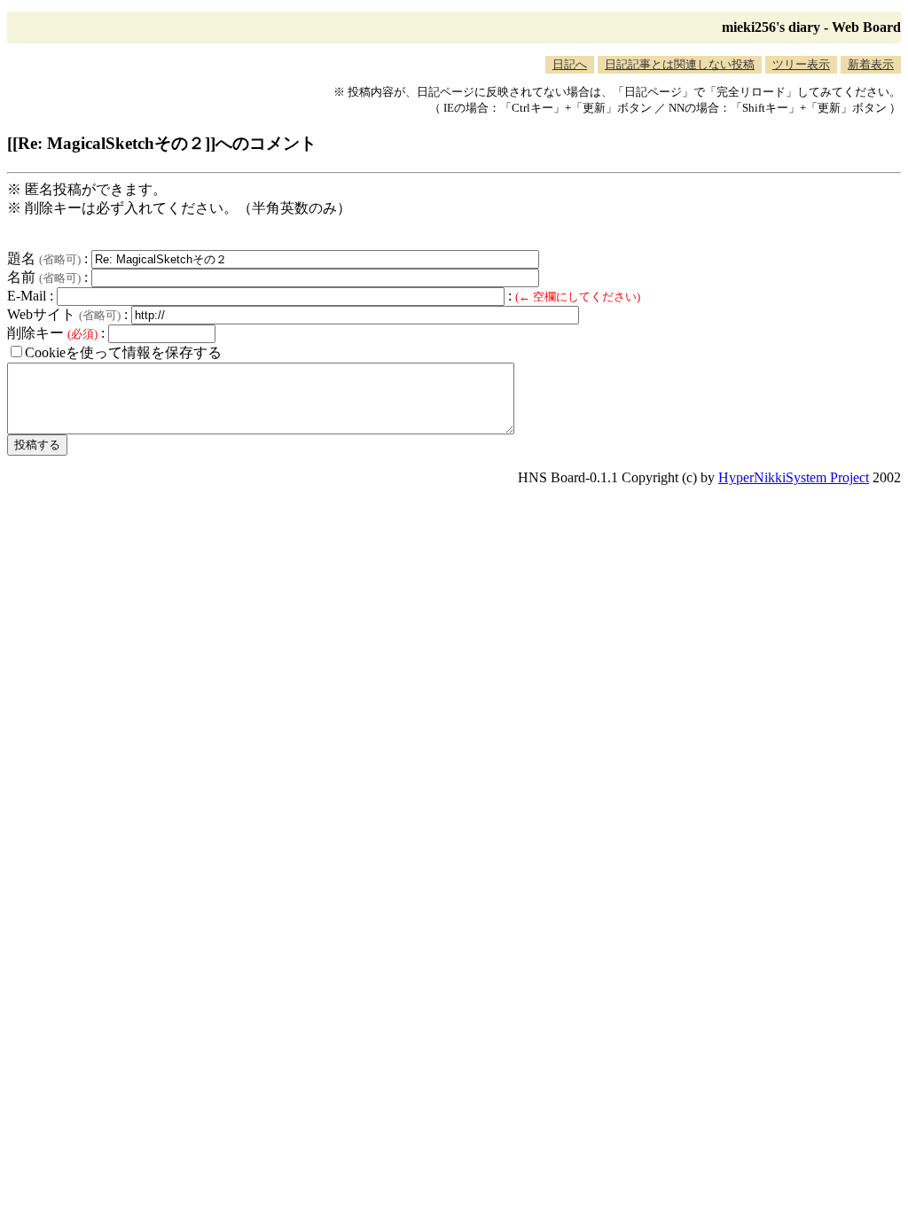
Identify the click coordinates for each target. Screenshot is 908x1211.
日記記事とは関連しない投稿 (680, 64)
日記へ (569, 64)
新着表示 (871, 64)
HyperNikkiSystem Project (793, 477)
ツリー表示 (801, 64)
